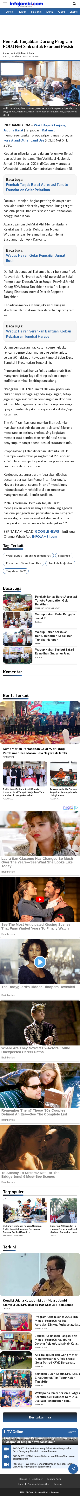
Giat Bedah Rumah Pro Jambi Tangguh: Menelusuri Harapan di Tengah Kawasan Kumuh (40, 1439)
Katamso (64, 555)
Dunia (49, 11)
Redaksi (23, 1478)
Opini (61, 11)
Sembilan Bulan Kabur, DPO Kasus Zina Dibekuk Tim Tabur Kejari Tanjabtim (57, 1377)
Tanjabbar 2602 (16, 571)
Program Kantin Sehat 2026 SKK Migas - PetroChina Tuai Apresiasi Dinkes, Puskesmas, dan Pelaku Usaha (57, 1320)
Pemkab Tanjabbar (60, 563)
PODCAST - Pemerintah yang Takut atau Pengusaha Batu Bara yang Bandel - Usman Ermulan (42, 1450)
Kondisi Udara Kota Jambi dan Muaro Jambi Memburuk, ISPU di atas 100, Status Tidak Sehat (38, 1302)
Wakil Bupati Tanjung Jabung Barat (28, 555)
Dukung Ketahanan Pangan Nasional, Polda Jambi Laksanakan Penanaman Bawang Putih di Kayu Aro (22, 1229)
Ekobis (74, 11)
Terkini (9, 1246)
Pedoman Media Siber (39, 1483)
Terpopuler (13, 1191)
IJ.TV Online (13, 1432)
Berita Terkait (16, 695)
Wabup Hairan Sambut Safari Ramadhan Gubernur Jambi (54, 651)
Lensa (9, 11)
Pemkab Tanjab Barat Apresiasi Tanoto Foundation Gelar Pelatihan (56, 600)
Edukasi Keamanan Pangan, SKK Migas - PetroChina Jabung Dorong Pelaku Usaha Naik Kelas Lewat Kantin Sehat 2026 (56, 1339)
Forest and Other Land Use (23, 563)
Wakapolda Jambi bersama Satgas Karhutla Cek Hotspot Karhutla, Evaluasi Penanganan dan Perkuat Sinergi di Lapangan (57, 1397)
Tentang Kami (54, 1478)
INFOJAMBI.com (44, 536)
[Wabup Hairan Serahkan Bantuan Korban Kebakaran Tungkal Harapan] (17, 637)
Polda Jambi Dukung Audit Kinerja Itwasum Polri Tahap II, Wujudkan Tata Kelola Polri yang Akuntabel (23, 792)
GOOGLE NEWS (47, 531)
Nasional (36, 11)
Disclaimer (37, 1478)
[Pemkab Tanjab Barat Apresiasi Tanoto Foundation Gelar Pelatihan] (17, 602)
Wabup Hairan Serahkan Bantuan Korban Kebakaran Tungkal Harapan (53, 635)
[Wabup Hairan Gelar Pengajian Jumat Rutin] (17, 620)
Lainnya (71, 1431)
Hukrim (22, 11)
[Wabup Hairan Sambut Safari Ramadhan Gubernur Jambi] (17, 655)
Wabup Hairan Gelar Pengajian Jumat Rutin (56, 616)
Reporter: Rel (10, 53)
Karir (20, 1483)
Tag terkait (13, 545)
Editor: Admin (26, 53)
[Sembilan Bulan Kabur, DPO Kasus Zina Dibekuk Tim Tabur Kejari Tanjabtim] (16, 1379)
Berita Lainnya (40, 1417)
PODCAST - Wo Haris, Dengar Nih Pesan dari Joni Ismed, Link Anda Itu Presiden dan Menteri (43, 1465)
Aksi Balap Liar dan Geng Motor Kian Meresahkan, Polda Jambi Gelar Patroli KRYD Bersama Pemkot (56, 1358)
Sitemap (58, 1483)
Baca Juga (12, 588)
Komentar (12, 671)
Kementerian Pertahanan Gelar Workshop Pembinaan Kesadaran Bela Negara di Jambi (35, 751)
